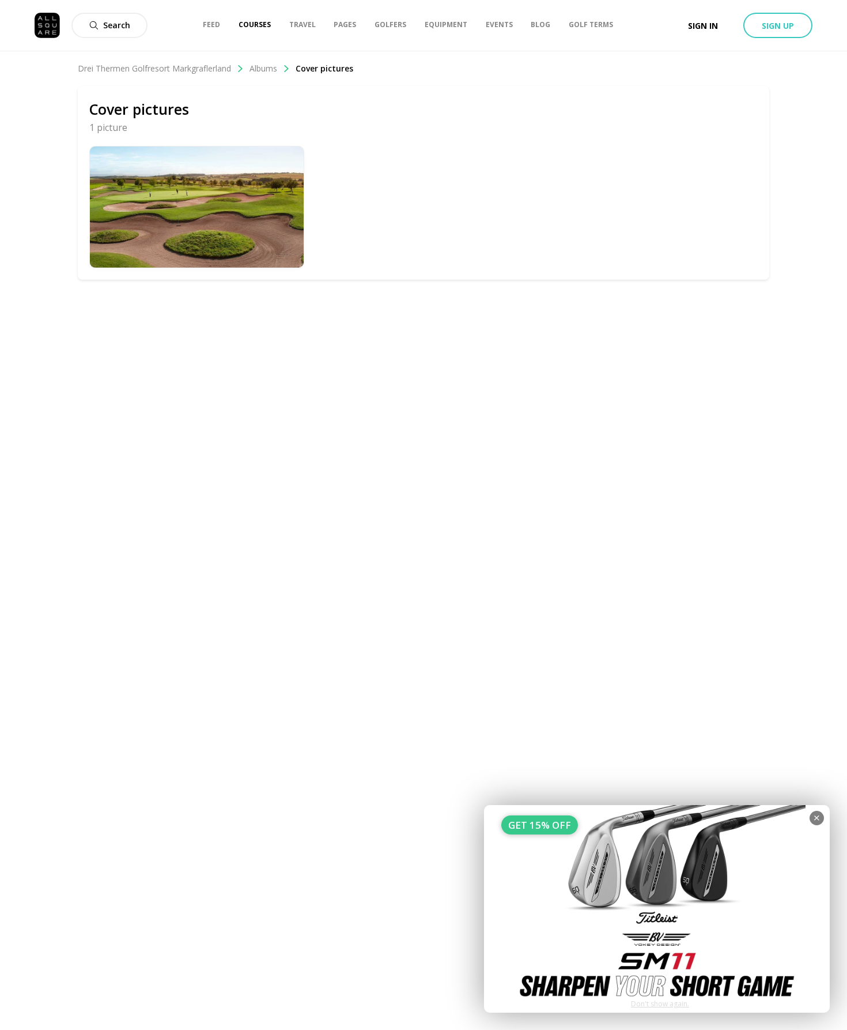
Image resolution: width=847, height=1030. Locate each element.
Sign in (703, 25)
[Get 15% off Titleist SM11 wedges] (657, 909)
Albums (263, 68)
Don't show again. (660, 1004)
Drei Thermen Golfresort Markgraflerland (154, 68)
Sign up (778, 25)
